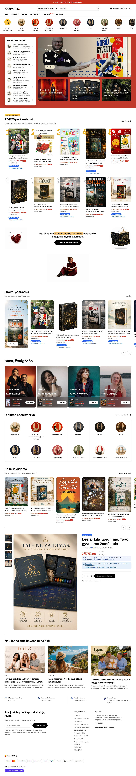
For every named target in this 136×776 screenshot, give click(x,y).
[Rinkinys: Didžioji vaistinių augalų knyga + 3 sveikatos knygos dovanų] (16, 491)
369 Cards (93, 548)
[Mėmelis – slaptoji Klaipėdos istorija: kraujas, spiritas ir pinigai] (70, 189)
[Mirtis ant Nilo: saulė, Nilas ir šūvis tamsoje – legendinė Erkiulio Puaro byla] (42, 491)
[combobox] (68, 8)
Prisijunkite (88, 564)
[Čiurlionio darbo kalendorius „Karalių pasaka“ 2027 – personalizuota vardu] (119, 314)
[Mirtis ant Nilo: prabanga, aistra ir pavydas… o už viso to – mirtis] (68, 495)
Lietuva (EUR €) (12, 756)
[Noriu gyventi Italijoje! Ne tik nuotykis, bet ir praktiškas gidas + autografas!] (19, 141)
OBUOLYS (13, 767)
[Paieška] (98, 8)
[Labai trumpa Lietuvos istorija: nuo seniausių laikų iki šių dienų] (119, 494)
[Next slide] (129, 353)
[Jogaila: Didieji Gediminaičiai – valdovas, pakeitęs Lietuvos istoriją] (121, 189)
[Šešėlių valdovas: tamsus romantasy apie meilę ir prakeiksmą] (19, 191)
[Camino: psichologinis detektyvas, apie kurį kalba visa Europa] (96, 192)
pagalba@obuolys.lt (80, 700)
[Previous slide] (123, 353)
